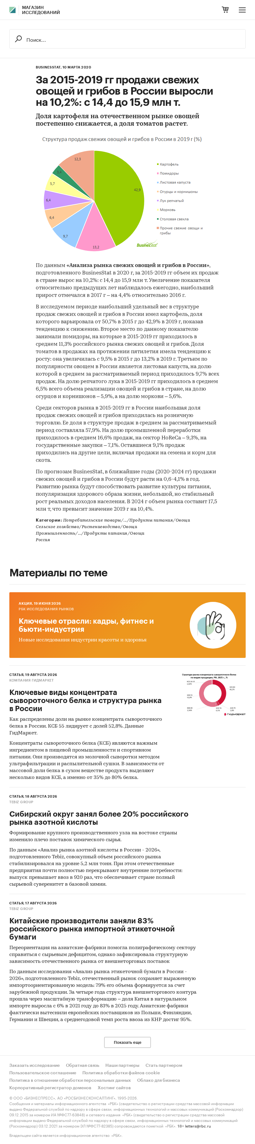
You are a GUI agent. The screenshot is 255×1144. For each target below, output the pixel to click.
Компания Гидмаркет (31, 680)
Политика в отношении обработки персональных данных (70, 1080)
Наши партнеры (122, 1065)
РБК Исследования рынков (46, 609)
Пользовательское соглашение (42, 1073)
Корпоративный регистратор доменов (50, 1088)
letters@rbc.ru (198, 1125)
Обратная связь (82, 1065)
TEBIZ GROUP (21, 802)
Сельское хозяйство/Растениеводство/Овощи (86, 527)
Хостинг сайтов (114, 1088)
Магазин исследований (41, 10)
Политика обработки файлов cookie (121, 1073)
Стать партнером (164, 1065)
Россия (43, 540)
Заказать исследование (34, 1065)
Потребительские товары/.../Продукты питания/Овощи (126, 520)
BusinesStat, (49, 67)
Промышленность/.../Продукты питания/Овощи (90, 533)
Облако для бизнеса (158, 1080)
